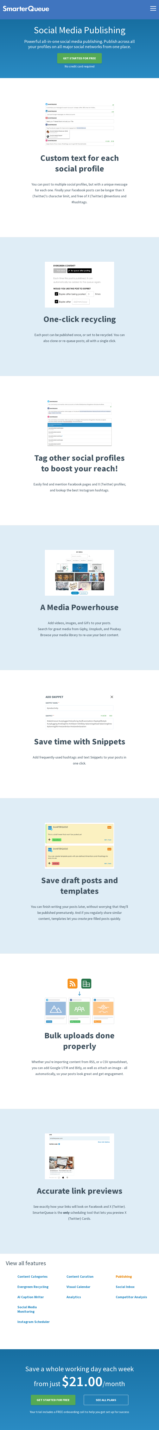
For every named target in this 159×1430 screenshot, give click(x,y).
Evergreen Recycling (32, 1287)
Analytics (74, 1297)
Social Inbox (125, 1287)
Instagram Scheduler (33, 1322)
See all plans (106, 1400)
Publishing (124, 1276)
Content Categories (32, 1276)
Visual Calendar (78, 1287)
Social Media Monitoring (27, 1309)
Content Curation (80, 1276)
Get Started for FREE (79, 58)
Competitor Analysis (131, 1297)
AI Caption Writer (30, 1297)
